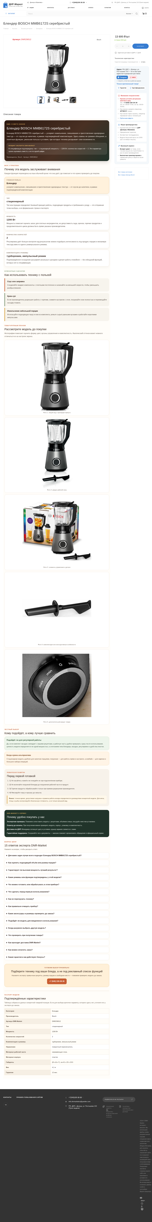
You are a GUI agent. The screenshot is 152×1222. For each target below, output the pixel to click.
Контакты (7, 1097)
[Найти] (136, 14)
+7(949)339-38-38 (78, 2)
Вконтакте (5, 1104)
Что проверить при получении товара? (25, 935)
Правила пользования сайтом (29, 1097)
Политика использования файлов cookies (112, 1114)
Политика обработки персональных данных (128, 1109)
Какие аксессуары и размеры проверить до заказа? (31, 914)
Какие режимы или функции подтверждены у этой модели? (35, 877)
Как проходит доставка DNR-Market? (24, 943)
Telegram (123, 77)
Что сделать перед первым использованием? (28, 892)
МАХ (134, 77)
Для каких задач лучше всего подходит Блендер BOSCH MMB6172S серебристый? (45, 855)
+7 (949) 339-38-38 (56, 981)
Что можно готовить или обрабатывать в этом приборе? (33, 884)
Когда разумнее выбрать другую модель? (27, 928)
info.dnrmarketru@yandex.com (79, 1101)
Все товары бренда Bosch (126, 175)
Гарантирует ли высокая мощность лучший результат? (33, 870)
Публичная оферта (126, 118)
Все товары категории (125, 172)
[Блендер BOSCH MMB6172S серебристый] (57, 69)
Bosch (99, 40)
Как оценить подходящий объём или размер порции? (32, 863)
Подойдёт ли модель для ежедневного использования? (33, 921)
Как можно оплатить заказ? (20, 950)
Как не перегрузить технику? (21, 899)
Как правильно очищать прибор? (23, 906)
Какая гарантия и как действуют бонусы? (26, 957)
